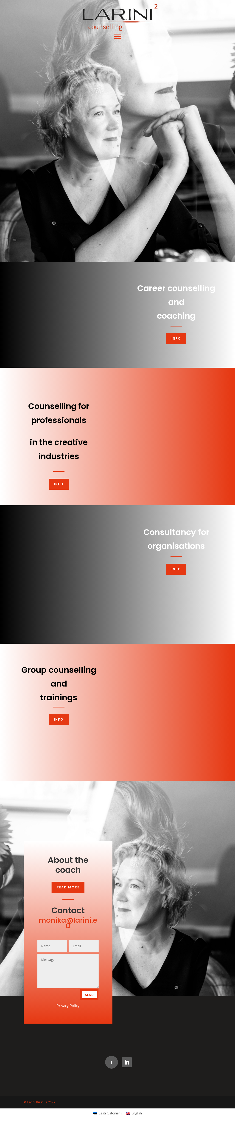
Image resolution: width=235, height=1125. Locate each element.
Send (89, 995)
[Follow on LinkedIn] (127, 1062)
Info (176, 338)
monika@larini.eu (68, 923)
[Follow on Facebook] (111, 1062)
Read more (67, 887)
